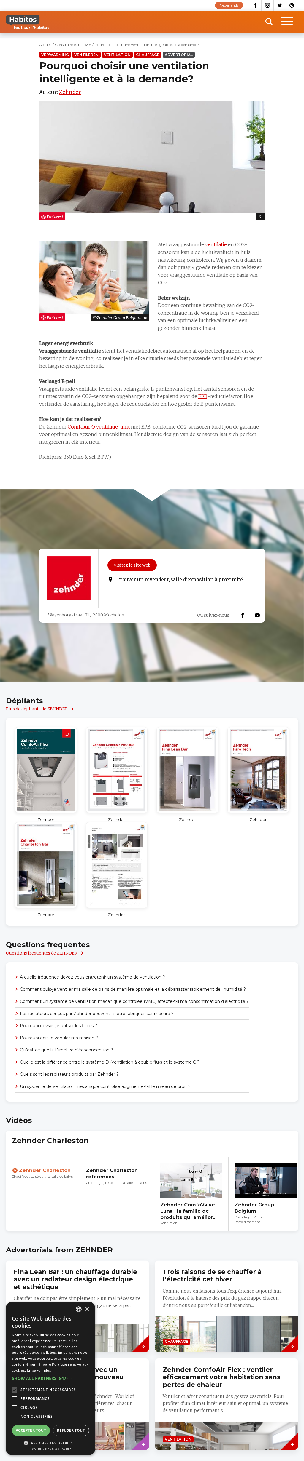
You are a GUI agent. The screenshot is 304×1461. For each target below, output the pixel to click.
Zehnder (70, 92)
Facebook (255, 5)
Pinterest (292, 5)
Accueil (45, 44)
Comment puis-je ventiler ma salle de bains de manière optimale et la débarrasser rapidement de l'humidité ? (133, 989)
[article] (43, 1194)
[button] (50, 1378)
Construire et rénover (73, 44)
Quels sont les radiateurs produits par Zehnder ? (69, 1074)
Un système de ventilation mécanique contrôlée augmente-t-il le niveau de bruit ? (105, 1086)
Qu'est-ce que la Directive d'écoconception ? (66, 1050)
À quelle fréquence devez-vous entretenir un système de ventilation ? (92, 977)
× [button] (87, 1309)
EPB (202, 396)
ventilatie (216, 244)
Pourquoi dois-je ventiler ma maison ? (59, 1037)
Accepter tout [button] (31, 1430)
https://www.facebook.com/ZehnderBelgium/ (242, 615)
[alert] (50, 1378)
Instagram (268, 5)
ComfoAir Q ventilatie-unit (99, 427)
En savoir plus (39, 1370)
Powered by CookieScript (50, 1448)
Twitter (280, 5)
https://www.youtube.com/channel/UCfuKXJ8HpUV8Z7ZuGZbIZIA (257, 615)
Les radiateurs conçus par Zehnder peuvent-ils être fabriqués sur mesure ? (97, 1013)
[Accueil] (27, 22)
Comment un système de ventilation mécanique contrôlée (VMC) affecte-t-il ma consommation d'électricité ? (134, 1001)
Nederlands (229, 5)
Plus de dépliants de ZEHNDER (37, 709)
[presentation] (226, 1306)
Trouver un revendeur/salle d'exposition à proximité (179, 579)
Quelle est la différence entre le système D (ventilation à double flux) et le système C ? (110, 1062)
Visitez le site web (132, 565)
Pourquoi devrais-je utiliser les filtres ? (58, 1025)
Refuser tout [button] (71, 1430)
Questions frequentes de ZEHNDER (41, 953)
